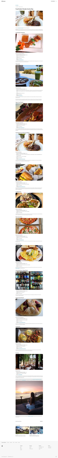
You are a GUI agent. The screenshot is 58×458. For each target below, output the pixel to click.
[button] (21, 448)
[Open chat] (56, 456)
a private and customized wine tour (37, 379)
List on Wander (53, 1)
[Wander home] (3, 1)
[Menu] (56, 1)
